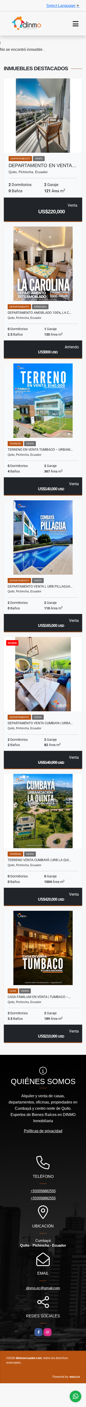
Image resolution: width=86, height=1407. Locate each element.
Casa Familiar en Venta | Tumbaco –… (39, 997)
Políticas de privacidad (43, 1131)
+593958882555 (43, 1191)
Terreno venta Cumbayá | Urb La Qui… (39, 860)
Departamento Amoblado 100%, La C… (39, 313)
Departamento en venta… (43, 165)
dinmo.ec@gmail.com (43, 1288)
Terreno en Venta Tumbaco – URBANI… (40, 449)
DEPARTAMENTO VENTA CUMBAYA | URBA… (40, 723)
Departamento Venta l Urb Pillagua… (40, 586)
